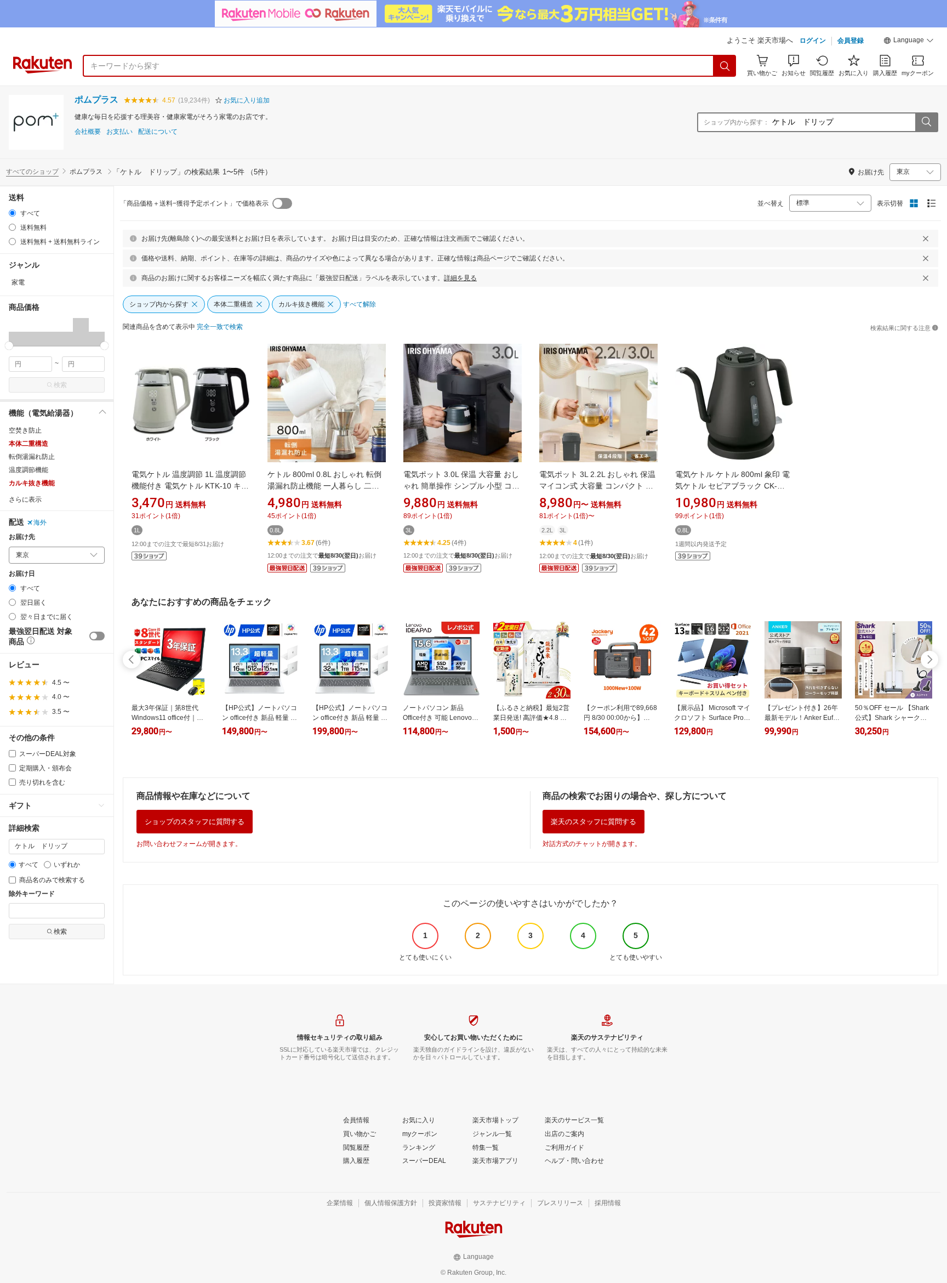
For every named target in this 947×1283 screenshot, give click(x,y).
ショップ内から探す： (736, 122)
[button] (908, 42)
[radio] (12, 213)
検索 (60, 385)
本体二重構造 (28, 443)
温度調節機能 (28, 470)
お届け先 (22, 537)
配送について (158, 131)
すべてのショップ (32, 171)
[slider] (9, 346)
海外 (40, 522)
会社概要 (88, 131)
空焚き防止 (25, 430)
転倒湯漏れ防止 (32, 457)
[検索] (725, 66)
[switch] (97, 636)
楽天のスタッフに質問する (593, 822)
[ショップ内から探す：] (926, 122)
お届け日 (22, 573)
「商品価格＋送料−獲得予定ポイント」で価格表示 (194, 203)
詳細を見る (460, 278)
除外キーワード (32, 894)
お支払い (119, 131)
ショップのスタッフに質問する (194, 822)
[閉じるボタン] (926, 238)
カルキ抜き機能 (32, 483)
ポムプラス (96, 99)
